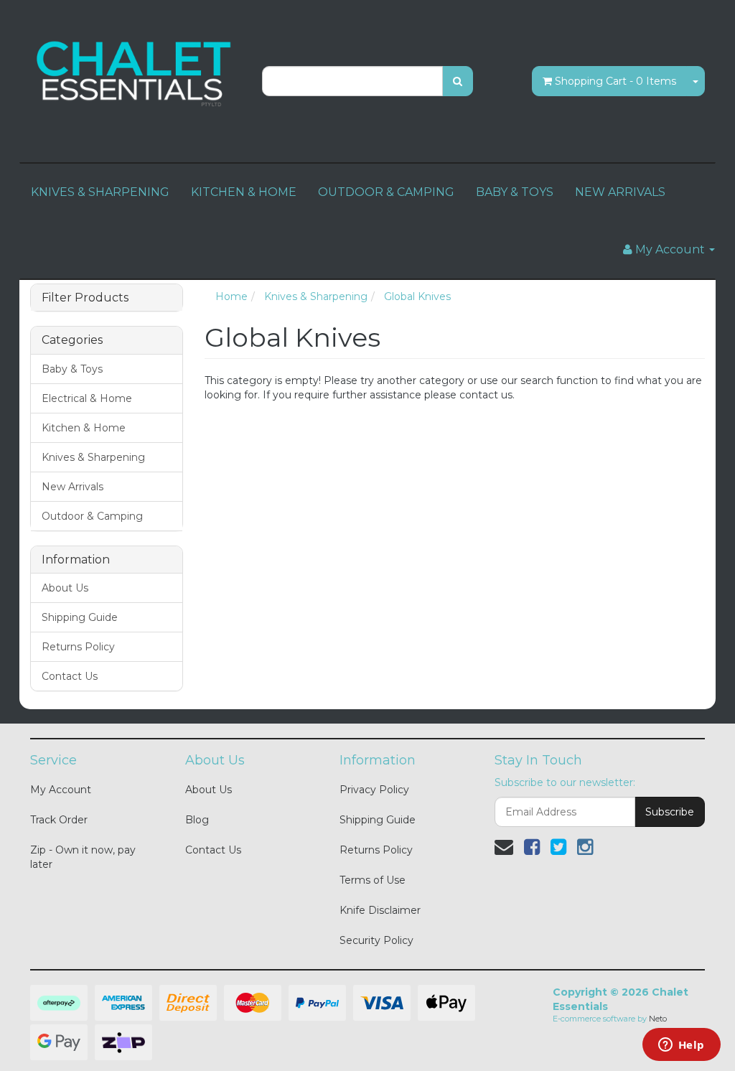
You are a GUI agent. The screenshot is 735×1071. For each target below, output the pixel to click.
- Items (615, 81)
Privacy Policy (374, 789)
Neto (658, 1019)
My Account (60, 789)
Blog (197, 819)
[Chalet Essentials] (135, 72)
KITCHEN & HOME (243, 192)
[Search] (457, 81)
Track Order (59, 819)
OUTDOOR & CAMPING (386, 192)
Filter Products (85, 297)
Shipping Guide (80, 617)
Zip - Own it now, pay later (83, 857)
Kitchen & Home (84, 427)
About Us (65, 587)
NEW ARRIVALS (620, 192)
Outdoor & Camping (92, 516)
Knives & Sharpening (93, 457)
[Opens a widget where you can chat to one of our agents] (681, 1046)
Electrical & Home (87, 398)
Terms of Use (373, 880)
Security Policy (376, 940)
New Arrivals (72, 486)
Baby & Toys (72, 369)
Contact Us (70, 676)
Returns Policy (78, 646)
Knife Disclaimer (380, 910)
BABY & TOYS (514, 192)
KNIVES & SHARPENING (100, 192)
